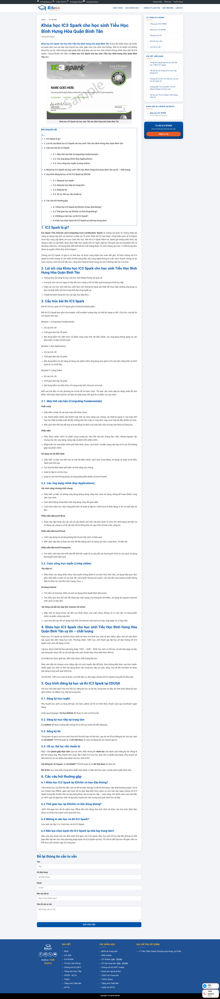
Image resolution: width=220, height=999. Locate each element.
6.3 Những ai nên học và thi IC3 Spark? (70, 216)
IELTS (74, 975)
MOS (66, 951)
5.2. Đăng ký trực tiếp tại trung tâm (69, 185)
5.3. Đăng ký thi (60, 190)
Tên (38, 862)
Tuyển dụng (178, 2)
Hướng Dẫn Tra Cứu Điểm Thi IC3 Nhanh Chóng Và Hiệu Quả (162, 88)
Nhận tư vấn (163, 134)
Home (43, 20)
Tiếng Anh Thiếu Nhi (72, 983)
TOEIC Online (107, 979)
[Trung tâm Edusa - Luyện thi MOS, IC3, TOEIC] (48, 8)
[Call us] (50, 954)
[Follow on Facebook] (41, 954)
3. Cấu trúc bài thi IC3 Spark (56, 148)
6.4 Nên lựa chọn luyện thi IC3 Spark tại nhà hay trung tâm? (80, 220)
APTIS (67, 987)
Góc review (167, 8)
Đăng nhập (157, 2)
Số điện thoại (42, 872)
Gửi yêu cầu (89, 924)
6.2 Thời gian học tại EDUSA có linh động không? (75, 211)
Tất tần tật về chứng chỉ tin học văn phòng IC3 (163, 72)
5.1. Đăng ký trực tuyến (63, 180)
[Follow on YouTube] (55, 954)
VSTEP (67, 975)
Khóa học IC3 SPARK (158, 30)
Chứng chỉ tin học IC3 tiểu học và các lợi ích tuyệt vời (164, 80)
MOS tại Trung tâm (109, 951)
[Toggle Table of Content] (43, 135)
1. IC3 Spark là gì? (52, 139)
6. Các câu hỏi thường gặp (56, 200)
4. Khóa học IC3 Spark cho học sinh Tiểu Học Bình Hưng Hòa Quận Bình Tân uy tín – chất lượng (87, 170)
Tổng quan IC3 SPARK (158, 24)
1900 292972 (61, 2)
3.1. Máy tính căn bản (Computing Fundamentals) (75, 154)
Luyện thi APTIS (108, 987)
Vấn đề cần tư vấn (44, 904)
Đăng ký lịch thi (152, 8)
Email (39, 883)
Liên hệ (179, 8)
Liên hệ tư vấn (155, 47)
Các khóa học (132, 8)
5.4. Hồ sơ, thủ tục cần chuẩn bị (67, 194)
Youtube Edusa (92, 2)
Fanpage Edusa (76, 2)
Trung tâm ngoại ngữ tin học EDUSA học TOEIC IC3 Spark (163, 64)
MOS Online (106, 955)
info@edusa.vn (46, 2)
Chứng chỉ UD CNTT (72, 967)
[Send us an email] (45, 954)
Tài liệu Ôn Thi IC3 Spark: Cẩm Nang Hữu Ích (164, 96)
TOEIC (67, 979)
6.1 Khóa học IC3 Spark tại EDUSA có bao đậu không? (77, 207)
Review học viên (156, 41)
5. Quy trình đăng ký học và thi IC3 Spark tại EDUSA (67, 174)
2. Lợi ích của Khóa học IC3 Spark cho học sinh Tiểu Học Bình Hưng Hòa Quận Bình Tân (83, 143)
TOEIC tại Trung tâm (110, 975)
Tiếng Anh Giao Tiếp (72, 971)
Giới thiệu (118, 8)
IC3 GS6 (67, 955)
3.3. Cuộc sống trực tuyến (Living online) (71, 163)
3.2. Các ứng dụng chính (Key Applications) (72, 159)
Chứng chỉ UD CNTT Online (112, 967)
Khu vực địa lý (42, 893)
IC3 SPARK (53, 20)
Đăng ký (167, 2)
